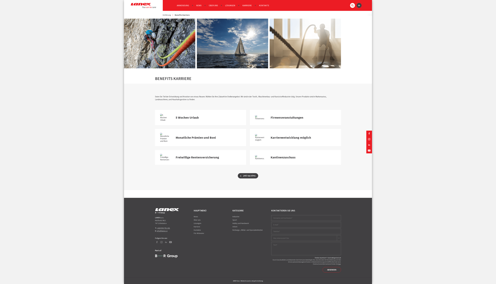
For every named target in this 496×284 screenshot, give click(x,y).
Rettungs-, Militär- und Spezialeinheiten (248, 230)
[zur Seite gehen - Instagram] (369, 139)
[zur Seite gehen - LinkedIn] (369, 145)
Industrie (236, 216)
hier (339, 264)
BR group (167, 256)
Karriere (247, 5)
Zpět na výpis (249, 176)
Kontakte (264, 5)
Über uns (213, 5)
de (359, 5)
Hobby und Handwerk (241, 223)
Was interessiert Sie (281, 238)
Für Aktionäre (199, 233)
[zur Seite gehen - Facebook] (369, 133)
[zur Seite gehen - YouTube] (369, 150)
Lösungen (230, 5)
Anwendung (183, 5)
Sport (235, 220)
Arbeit (235, 226)
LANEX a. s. (143, 5)
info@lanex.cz (162, 231)
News (199, 5)
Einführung (167, 15)
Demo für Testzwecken (167, 211)
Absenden (331, 269)
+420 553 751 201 (163, 228)
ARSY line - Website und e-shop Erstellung (248, 281)
